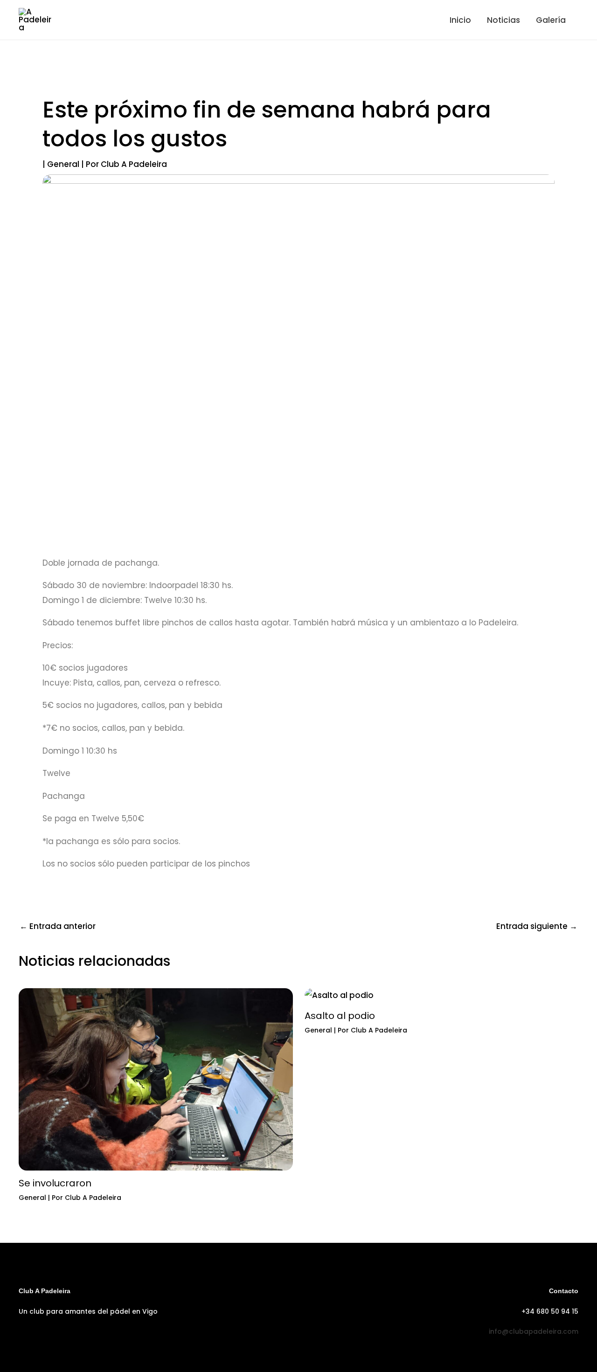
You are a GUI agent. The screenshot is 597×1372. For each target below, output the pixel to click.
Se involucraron (55, 1183)
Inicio (460, 20)
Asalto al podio (340, 1015)
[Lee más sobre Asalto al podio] (339, 995)
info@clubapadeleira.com (533, 1331)
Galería (551, 20)
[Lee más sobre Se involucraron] (156, 1078)
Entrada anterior (58, 926)
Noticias (503, 20)
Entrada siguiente (536, 926)
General (63, 164)
